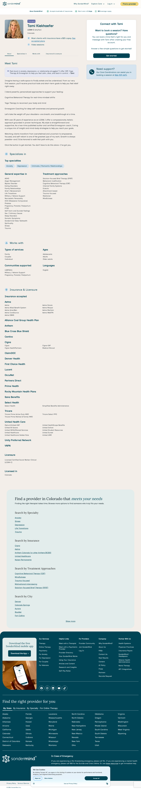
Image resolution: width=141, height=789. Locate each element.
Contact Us (103, 654)
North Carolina (78, 714)
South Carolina (101, 730)
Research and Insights (68, 667)
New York (76, 741)
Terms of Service (23, 783)
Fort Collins (20, 616)
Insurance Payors (125, 651)
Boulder (18, 612)
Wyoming (122, 733)
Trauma (18, 532)
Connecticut (7, 737)
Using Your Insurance (67, 660)
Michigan (53, 730)
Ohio (74, 745)
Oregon (98, 718)
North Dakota (77, 718)
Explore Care (96, 4)
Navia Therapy (124, 666)
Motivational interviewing (26, 584)
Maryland (53, 722)
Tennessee (99, 737)
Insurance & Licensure (54, 54)
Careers (102, 662)
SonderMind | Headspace (124, 655)
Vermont (121, 718)
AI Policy (102, 665)
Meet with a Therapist (67, 643)
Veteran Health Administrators (124, 661)
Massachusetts (55, 718)
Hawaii (29, 722)
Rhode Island (100, 726)
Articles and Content (67, 664)
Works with (36, 54)
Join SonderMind (85, 647)
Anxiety (18, 518)
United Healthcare (23, 556)
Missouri (52, 737)
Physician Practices (126, 647)
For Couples (43, 662)
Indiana (29, 737)
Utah (97, 745)
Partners (102, 673)
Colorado (6, 733)
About (9, 54)
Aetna (17, 549)
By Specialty (32, 708)
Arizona (5, 726)
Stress (17, 521)
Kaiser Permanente (23, 560)
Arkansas (6, 722)
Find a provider (129, 4)
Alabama (6, 718)
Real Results (103, 658)
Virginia (121, 714)
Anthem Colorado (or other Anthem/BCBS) (33, 553)
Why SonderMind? (81, 4)
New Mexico (77, 733)
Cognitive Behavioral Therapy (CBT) (30, 573)
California (6, 730)
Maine (51, 726)
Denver (18, 601)
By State (7, 708)
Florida (29, 714)
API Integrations (125, 669)
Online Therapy (45, 647)
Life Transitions (21, 528)
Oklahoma (99, 714)
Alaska (5, 714)
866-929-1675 (121, 75)
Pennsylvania (100, 722)
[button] (19, 653)
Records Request (105, 676)
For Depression (44, 658)
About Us (102, 647)
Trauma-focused (22, 580)
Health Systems (125, 643)
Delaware (6, 745)
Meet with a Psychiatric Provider (68, 648)
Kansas (29, 741)
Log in (110, 4)
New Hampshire (79, 726)
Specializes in (22, 54)
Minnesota (53, 733)
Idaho (28, 730)
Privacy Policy (11, 783)
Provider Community (87, 643)
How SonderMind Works (68, 656)
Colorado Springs (22, 605)
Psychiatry (43, 651)
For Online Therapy (49, 708)
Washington (123, 722)
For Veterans (44, 665)
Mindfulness (20, 577)
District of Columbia (11, 741)
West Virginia (124, 730)
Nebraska (76, 722)
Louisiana (53, 714)
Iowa (28, 726)
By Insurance (19, 708)
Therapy (42, 643)
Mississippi (53, 741)
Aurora (18, 608)
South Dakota (101, 733)
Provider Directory (66, 653)
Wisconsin (122, 726)
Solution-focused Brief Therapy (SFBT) (31, 588)
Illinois (28, 733)
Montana (53, 745)
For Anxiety (43, 654)
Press (101, 669)
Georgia (29, 718)
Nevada (75, 737)
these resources (112, 763)
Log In (81, 651)
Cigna (17, 546)
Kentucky (30, 745)
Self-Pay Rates (64, 671)
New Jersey (77, 730)
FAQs (100, 651)
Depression (20, 525)
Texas (97, 741)
